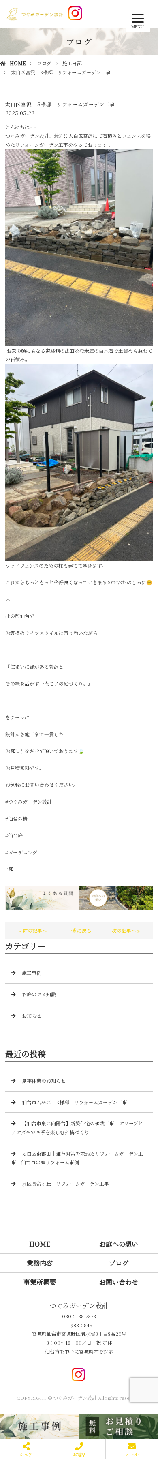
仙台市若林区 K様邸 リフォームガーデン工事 (74, 1102)
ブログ (44, 63)
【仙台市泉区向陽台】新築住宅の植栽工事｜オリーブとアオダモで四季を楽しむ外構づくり (77, 1127)
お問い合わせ (118, 1282)
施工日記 (72, 63)
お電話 (79, 1454)
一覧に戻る (79, 930)
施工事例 (31, 972)
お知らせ (31, 1015)
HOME (18, 63)
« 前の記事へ (33, 930)
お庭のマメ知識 (39, 994)
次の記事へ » (126, 930)
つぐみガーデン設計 (79, 1305)
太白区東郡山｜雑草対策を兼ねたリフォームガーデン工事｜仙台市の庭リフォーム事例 (77, 1158)
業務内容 (40, 1263)
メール (132, 1454)
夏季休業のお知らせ (44, 1080)
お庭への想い (118, 1244)
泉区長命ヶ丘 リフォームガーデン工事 (65, 1183)
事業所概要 (39, 1282)
